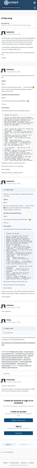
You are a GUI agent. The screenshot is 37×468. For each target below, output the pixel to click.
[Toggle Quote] (4, 190)
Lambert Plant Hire (12, 367)
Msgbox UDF (10, 353)
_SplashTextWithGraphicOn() (13, 359)
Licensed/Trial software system (18, 355)
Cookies (31, 463)
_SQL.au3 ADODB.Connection (14, 357)
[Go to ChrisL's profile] (3, 321)
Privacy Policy (14, 463)
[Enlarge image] (33, 87)
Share (9, 444)
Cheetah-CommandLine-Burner (10, 94)
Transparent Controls (12, 361)
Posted (13, 34)
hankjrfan (6, 23)
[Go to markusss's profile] (3, 71)
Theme (5, 463)
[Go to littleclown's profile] (3, 381)
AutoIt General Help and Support (21, 25)
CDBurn (4, 81)
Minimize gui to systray (16, 351)
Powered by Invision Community (18, 465)
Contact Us (23, 463)
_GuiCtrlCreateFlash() (10, 363)
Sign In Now (18, 433)
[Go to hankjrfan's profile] (3, 33)
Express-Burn (5, 107)
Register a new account (18, 420)
